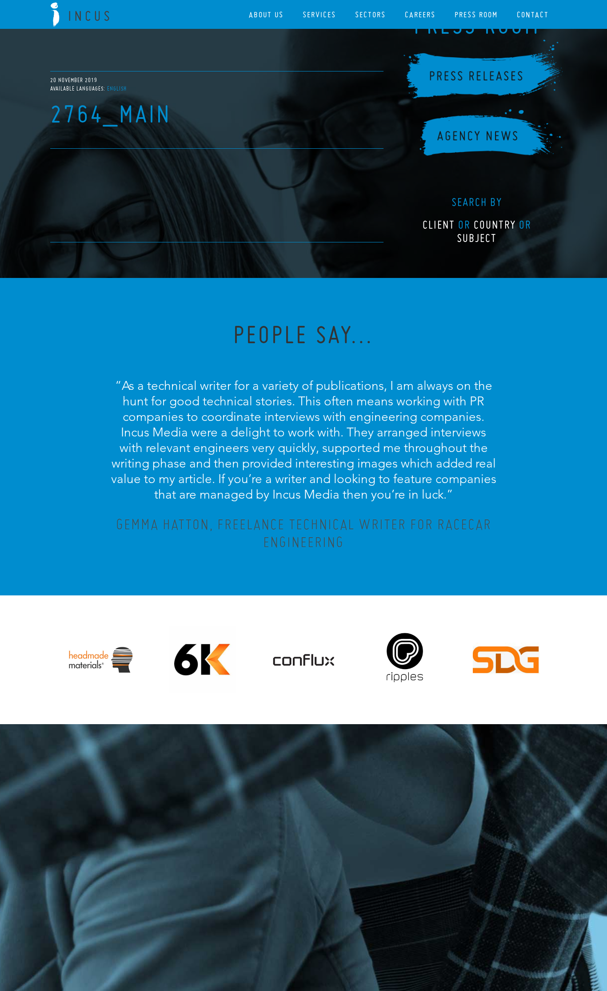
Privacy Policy (280, 936)
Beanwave (347, 943)
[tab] (117, 88)
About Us (266, 14)
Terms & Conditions (320, 936)
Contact (533, 14)
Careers (420, 14)
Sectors (370, 14)
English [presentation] (117, 88)
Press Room (476, 14)
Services (319, 14)
